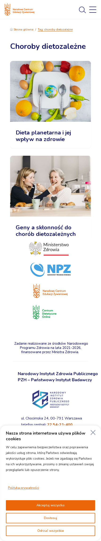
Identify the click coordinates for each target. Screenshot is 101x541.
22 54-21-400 (60, 424)
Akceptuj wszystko (50, 505)
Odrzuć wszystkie (50, 530)
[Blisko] (93, 432)
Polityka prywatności (23, 488)
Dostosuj (50, 518)
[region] (50, 483)
